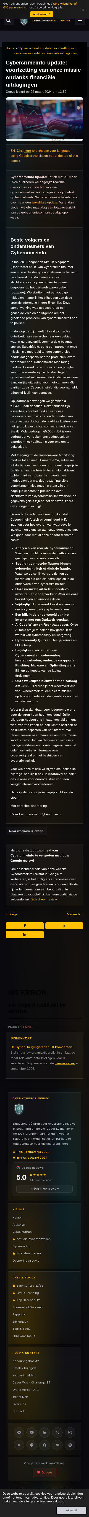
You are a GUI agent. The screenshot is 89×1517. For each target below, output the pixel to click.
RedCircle (26, 1027)
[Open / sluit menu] (80, 20)
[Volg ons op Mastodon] (31, 1445)
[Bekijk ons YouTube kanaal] (31, 1432)
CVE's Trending (28, 1293)
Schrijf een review (44, 899)
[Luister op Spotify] (70, 1445)
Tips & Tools (21, 1328)
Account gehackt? (26, 1361)
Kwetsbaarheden (29, 1253)
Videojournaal (22, 1232)
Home (10, 48)
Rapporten (20, 1314)
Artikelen (19, 1224)
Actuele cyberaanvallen (34, 1239)
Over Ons (19, 1404)
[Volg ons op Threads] (57, 1445)
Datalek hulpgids (24, 1368)
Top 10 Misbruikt (28, 1300)
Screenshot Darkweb (28, 1307)
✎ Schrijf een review (44, 1188)
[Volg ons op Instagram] (70, 1432)
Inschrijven (20, 1397)
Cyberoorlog (21, 1246)
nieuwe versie (65, 1063)
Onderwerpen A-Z (26, 1389)
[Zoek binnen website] (9, 20)
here (27, 150)
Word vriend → (42, 14)
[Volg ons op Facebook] (44, 1445)
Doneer (47, 1472)
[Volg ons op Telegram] (19, 1432)
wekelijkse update (44, 202)
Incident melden (24, 1375)
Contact (18, 1411)
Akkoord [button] (71, 1510)
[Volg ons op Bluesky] (19, 1445)
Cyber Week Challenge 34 (31, 1382)
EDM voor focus (24, 1336)
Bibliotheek (20, 1321)
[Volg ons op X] (57, 1432)
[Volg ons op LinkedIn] (44, 1432)
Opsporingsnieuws (26, 1260)
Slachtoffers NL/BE (30, 1285)
